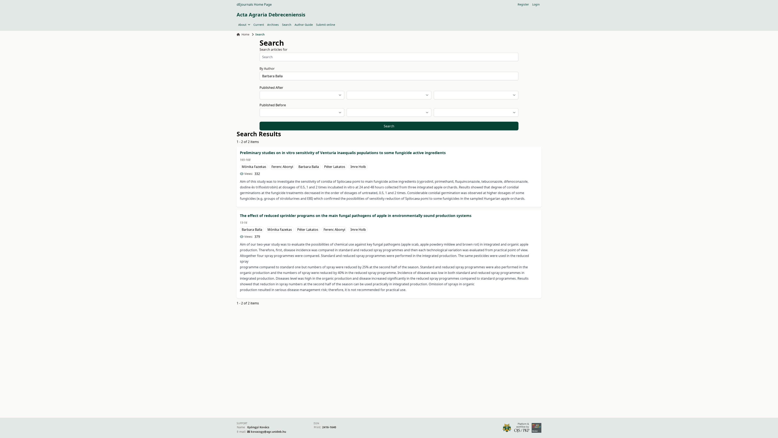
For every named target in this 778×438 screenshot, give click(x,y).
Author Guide (304, 25)
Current (258, 25)
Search (286, 25)
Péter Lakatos (334, 166)
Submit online (325, 25)
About (242, 25)
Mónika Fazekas (254, 166)
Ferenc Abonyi (282, 166)
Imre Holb (358, 166)
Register (523, 4)
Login (536, 4)
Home (245, 34)
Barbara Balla (308, 166)
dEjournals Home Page (254, 4)
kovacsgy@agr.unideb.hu (268, 432)
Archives (273, 25)
